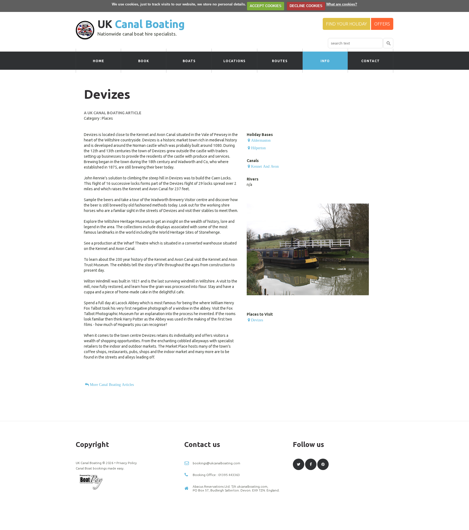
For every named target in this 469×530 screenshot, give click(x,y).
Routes (279, 61)
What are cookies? (341, 4)
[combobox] (355, 43)
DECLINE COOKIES (306, 6)
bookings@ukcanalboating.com (216, 463)
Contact (370, 61)
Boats (189, 61)
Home (98, 61)
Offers (382, 23)
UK (141, 24)
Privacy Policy (126, 463)
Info (325, 61)
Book (143, 61)
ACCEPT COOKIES (265, 6)
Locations (234, 61)
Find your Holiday (346, 23)
